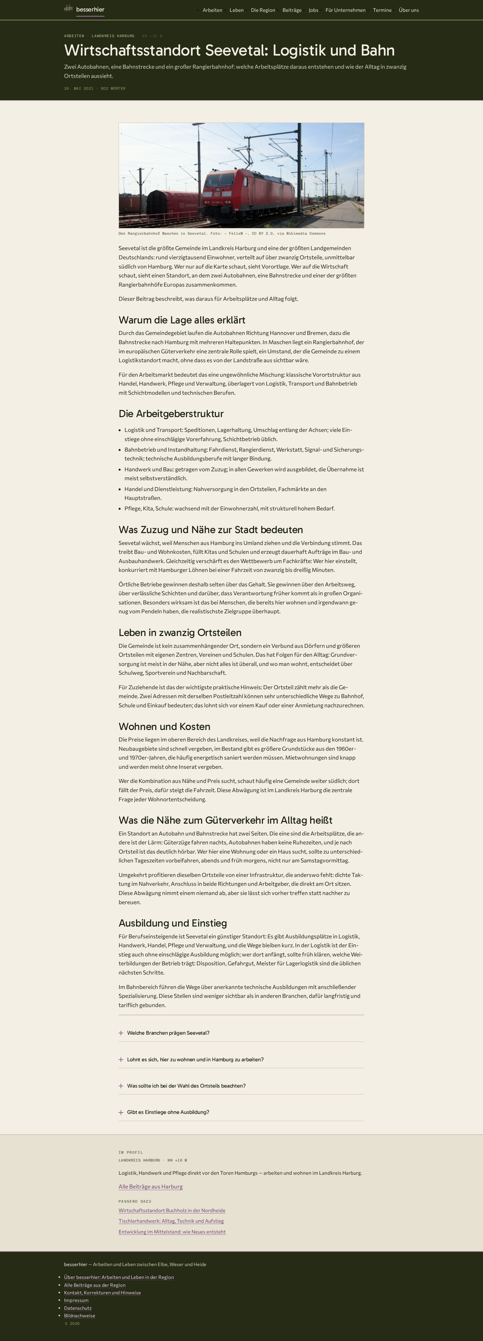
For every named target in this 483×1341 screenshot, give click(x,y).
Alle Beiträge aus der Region (95, 1285)
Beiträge (292, 10)
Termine (382, 10)
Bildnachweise (79, 1315)
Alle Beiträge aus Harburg (151, 1186)
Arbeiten (212, 10)
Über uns (409, 10)
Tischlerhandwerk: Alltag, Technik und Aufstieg (171, 1221)
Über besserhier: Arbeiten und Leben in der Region (119, 1277)
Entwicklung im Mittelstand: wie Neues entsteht (172, 1232)
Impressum (76, 1300)
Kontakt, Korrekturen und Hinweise (102, 1292)
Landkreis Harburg (113, 36)
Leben (237, 10)
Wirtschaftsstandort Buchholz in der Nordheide (172, 1210)
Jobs (313, 10)
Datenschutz (78, 1308)
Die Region (263, 10)
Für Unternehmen (346, 10)
